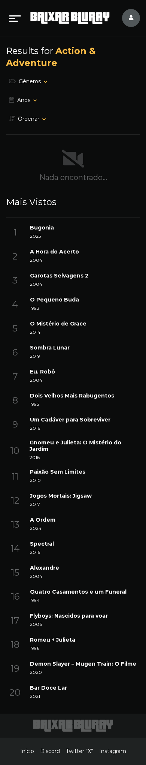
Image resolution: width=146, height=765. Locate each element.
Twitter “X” (79, 751)
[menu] (15, 18)
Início (27, 751)
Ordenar (28, 119)
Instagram (112, 751)
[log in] (126, 18)
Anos (23, 100)
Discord (50, 751)
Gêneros (30, 81)
